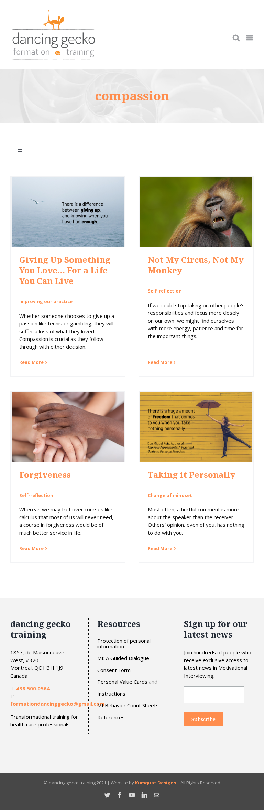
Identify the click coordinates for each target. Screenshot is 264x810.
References (111, 717)
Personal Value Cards (122, 682)
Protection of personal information (124, 643)
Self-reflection (165, 291)
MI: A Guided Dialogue (123, 658)
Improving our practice (46, 301)
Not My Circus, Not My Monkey (196, 265)
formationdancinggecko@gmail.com (57, 703)
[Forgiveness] (68, 427)
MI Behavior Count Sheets (128, 705)
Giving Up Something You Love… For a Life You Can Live (64, 270)
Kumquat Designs (155, 782)
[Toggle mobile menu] (250, 37)
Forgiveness (45, 474)
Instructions (111, 694)
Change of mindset (170, 495)
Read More (31, 362)
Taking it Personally (191, 474)
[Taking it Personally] (196, 427)
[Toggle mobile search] (236, 37)
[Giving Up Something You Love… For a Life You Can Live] (68, 212)
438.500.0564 (33, 688)
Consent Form (114, 670)
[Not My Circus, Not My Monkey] (196, 212)
